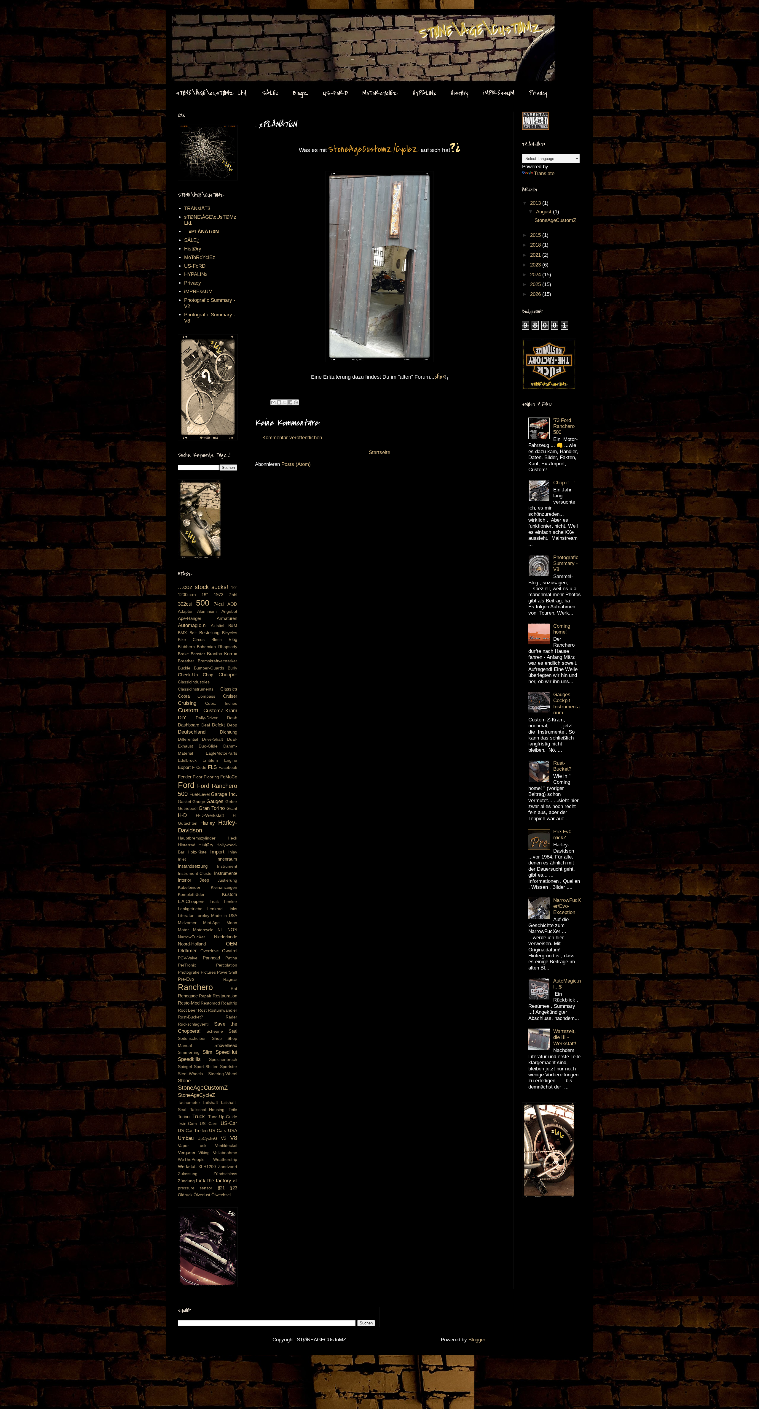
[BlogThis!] (279, 402)
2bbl (233, 595)
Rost (202, 1010)
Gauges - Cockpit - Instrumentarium (566, 703)
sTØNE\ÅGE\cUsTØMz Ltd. (212, 93)
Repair (205, 996)
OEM (231, 944)
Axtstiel (217, 625)
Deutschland (191, 732)
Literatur (186, 915)
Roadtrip (229, 1003)
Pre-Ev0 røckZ (562, 834)
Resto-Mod (189, 1002)
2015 (536, 235)
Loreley (202, 915)
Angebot (229, 611)
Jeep (204, 880)
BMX (182, 633)
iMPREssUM (498, 93)
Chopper (228, 674)
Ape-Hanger (189, 618)
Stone (184, 1080)
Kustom (229, 894)
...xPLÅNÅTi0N (201, 231)
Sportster (228, 1066)
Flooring (211, 777)
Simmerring (189, 1052)
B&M (232, 625)
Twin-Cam (187, 1123)
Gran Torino (212, 808)
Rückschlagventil (193, 1024)
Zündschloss (225, 1174)
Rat (234, 988)
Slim (207, 1052)
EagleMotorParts (221, 753)
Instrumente (225, 873)
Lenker (230, 901)
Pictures (208, 972)
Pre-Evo (186, 979)
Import (217, 852)
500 (202, 602)
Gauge (198, 801)
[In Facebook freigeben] (290, 402)
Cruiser (230, 696)
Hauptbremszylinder (197, 838)
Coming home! (561, 629)
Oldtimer (187, 950)
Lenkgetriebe (190, 909)
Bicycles (229, 633)
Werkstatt (187, 1166)
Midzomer (187, 923)
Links (232, 909)
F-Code (199, 767)
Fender (185, 776)
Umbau (186, 1138)
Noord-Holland (192, 943)
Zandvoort (227, 1166)
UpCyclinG (207, 1138)
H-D (182, 815)
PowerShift (227, 972)
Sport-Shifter (206, 1066)
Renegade (188, 995)
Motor (183, 930)
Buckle (184, 668)
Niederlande (225, 936)
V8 (233, 1138)
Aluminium (207, 611)
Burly (232, 668)
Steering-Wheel (222, 1074)
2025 (536, 284)
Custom (188, 710)
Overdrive (209, 951)
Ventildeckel (226, 1145)
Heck (232, 838)
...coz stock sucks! (203, 587)
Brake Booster (191, 654)
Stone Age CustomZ (188, 20)
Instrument (227, 866)
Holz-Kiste (197, 852)
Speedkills (189, 1059)
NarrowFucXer (191, 937)
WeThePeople (191, 1159)
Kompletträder (191, 894)
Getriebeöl (187, 808)
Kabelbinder (189, 887)
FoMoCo (228, 776)
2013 (536, 203)
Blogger (476, 1340)
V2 (223, 1138)
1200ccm (187, 594)
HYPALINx (424, 93)
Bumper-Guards (209, 668)
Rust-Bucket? (190, 1017)
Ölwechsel (221, 1195)
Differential (188, 739)
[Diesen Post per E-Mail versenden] (273, 402)
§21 (221, 1187)
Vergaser (186, 1152)
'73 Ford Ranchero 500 (564, 426)
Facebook (228, 767)
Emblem (210, 760)
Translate (544, 173)
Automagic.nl (192, 625)
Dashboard (188, 724)
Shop (217, 1038)
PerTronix (187, 965)
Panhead (211, 957)
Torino (183, 1116)
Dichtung (228, 731)
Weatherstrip (225, 1159)
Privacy (538, 93)
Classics (228, 688)
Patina (231, 958)
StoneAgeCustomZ (203, 1087)
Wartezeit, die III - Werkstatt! (564, 1037)
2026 (536, 294)
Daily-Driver (207, 718)
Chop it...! (564, 482)
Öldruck (185, 1195)
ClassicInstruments (195, 689)
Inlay (232, 852)
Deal (205, 725)
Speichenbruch (223, 1059)
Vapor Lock (192, 1145)
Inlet (182, 859)
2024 (536, 274)
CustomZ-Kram (220, 710)
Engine (230, 760)
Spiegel (185, 1066)
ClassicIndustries (194, 682)
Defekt (218, 724)
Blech (216, 639)
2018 (536, 245)
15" (205, 595)
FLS (212, 767)
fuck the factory (213, 1180)
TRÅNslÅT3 (197, 208)
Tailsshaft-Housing (207, 1109)
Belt (193, 633)
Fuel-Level (199, 794)
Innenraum (226, 858)
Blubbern (186, 647)
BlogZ (300, 93)
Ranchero (195, 987)
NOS (232, 929)
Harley (207, 823)
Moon (232, 923)
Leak (214, 901)
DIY (182, 718)
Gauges (215, 801)
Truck (198, 1116)
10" (234, 588)
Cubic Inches (221, 703)
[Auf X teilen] (285, 402)
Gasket (184, 801)
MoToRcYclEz (380, 93)
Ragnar (230, 979)
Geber (231, 801)
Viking (204, 1153)
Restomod (210, 1003)
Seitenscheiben (192, 1038)
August (544, 212)
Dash (232, 717)
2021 (536, 255)
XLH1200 (207, 1166)
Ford (186, 785)
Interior (184, 880)
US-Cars (217, 1130)
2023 (536, 265)
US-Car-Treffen (193, 1130)
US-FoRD (335, 93)
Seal (233, 1031)
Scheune (214, 1031)
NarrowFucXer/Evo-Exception (567, 906)
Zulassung (187, 1174)
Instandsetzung (193, 866)
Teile (233, 1109)
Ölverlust (202, 1195)
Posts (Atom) (296, 464)
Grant (232, 808)
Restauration (225, 995)
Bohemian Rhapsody (217, 647)
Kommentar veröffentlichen (292, 437)
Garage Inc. (224, 794)
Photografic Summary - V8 (565, 563)
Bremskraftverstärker (217, 661)
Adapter (185, 611)
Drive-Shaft (212, 739)
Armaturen (227, 618)
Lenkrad (215, 909)
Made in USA (224, 915)
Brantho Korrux (222, 653)
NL (220, 930)
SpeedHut (226, 1052)
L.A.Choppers (191, 901)
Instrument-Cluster (195, 873)
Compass (206, 696)
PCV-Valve (187, 958)
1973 (218, 594)
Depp (232, 725)
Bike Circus (191, 639)
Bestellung (209, 632)
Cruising (187, 703)
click (439, 376)
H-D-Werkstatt (210, 815)
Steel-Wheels (190, 1074)
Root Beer (187, 1010)
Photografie (189, 972)
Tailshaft (210, 1102)
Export (184, 767)
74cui (219, 604)
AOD (232, 604)
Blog (233, 639)
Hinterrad (186, 845)
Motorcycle (203, 930)
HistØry (459, 93)
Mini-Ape (211, 923)
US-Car (229, 1123)
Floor (197, 777)
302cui (185, 604)
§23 (233, 1187)
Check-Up (188, 674)
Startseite (379, 452)
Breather (186, 661)
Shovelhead (225, 1045)
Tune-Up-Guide (222, 1117)
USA (232, 1130)
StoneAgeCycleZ (196, 1095)
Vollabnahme (225, 1153)
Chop (208, 674)
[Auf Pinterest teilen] (296, 402)
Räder (231, 1017)
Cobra (184, 696)
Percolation (226, 965)
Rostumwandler (222, 1010)
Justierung (227, 880)
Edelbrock (187, 760)
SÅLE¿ (270, 93)
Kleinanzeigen (224, 887)
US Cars (208, 1123)
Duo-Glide (208, 746)
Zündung (186, 1181)
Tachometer (189, 1102)
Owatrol (229, 950)
